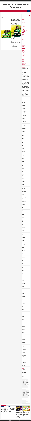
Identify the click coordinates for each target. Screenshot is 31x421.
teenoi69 (23, 267)
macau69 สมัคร (24, 201)
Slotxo (23, 256)
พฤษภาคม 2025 (24, 124)
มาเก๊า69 (23, 306)
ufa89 (23, 276)
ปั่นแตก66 (23, 300)
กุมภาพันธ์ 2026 (24, 111)
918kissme (23, 151)
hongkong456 (23, 181)
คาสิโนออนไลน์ (24, 287)
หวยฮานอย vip (23, 339)
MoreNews (17, 420)
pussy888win (23, 237)
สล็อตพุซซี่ (23, 326)
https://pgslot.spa (24, 31)
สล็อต (23, 40)
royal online (23, 241)
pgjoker (23, 220)
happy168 (23, 178)
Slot (22, 253)
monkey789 (23, 204)
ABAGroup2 (23, 154)
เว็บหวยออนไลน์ (24, 358)
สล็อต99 (23, 323)
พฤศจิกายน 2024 (24, 132)
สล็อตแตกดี (23, 335)
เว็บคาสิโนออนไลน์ (24, 349)
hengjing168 (27, 382)
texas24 (23, 270)
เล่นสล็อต (23, 346)
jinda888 (26, 383)
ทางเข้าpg (23, 293)
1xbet (22, 142)
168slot (23, 138)
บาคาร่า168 (23, 296)
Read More (13, 48)
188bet (23, 139)
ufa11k (23, 273)
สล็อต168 (23, 312)
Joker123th (23, 188)
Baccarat (23, 158)
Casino (23, 165)
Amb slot (12, 37)
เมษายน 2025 (23, 125)
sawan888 (23, 247)
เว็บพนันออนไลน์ (24, 355)
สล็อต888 (23, 320)
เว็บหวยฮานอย (23, 359)
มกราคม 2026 (23, 112)
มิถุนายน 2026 (23, 105)
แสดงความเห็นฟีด (24, 372)
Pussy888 (23, 234)
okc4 (22, 207)
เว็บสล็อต (23, 356)
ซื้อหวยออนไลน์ (24, 63)
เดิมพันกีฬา (23, 345)
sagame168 (23, 244)
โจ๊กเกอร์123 (23, 39)
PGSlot (23, 221)
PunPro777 (23, 231)
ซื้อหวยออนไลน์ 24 (24, 289)
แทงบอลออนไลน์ (24, 362)
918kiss (23, 46)
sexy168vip (23, 250)
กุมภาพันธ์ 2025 (24, 128)
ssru (22, 263)
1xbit (22, 145)
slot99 (23, 20)
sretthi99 (23, 260)
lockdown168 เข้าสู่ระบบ (24, 197)
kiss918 (23, 33)
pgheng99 (23, 54)
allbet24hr (23, 155)
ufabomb (23, 280)
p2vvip (23, 208)
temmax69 (24, 392)
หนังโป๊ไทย (23, 29)
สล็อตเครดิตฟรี (24, 330)
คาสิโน (23, 286)
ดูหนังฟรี (23, 50)
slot (22, 35)
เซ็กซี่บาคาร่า (23, 343)
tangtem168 (23, 266)
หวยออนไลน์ (23, 64)
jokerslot (23, 42)
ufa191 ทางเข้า (23, 274)
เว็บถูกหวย (23, 352)
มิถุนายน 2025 (23, 122)
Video (29, 10)
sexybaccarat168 (24, 251)
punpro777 (23, 62)
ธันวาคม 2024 (23, 131)
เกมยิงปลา (23, 342)
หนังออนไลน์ (23, 58)
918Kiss (23, 148)
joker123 (23, 18)
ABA (22, 152)
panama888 (23, 210)
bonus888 (23, 162)
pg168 (23, 217)
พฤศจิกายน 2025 (24, 115)
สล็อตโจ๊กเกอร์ (23, 336)
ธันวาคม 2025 (23, 114)
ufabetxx (23, 279)
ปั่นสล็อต (23, 299)
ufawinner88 (23, 283)
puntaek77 (23, 233)
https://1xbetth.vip (24, 30)
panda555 (23, 211)
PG (25, 384)
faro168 (23, 171)
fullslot (23, 172)
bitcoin (23, 161)
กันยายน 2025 (23, 118)
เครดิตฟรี (27, 401)
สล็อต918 (23, 322)
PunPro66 (23, 230)
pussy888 (23, 26)
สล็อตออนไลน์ (23, 329)
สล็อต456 (23, 313)
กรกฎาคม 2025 (24, 121)
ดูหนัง (23, 290)
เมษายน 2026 (23, 108)
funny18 (23, 175)
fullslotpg (23, 55)
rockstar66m (23, 240)
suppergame (23, 264)
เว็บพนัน (23, 353)
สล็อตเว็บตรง (23, 22)
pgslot (23, 25)
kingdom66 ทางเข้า (24, 191)
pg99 (22, 218)
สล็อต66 (23, 21)
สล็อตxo (23, 44)
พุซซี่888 (23, 395)
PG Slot (23, 214)
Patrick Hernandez (13, 24)
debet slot (23, 168)
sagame (23, 243)
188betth (23, 141)
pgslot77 (23, 60)
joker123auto (23, 187)
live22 (23, 56)
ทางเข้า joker (23, 37)
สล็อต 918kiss (23, 310)
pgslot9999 (23, 227)
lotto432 (23, 198)
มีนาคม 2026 (23, 109)
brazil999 (23, 164)
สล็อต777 (23, 319)
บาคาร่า (23, 27)
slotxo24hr (23, 257)
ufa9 (22, 277)
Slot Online (23, 254)
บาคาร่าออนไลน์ (24, 297)
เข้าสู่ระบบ (23, 369)
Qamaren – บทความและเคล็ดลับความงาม (15, 5)
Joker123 (23, 185)
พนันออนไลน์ (23, 303)
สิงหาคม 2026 (23, 102)
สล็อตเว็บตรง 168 (24, 333)
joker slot (23, 38)
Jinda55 (23, 184)
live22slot (23, 195)
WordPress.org (23, 373)
